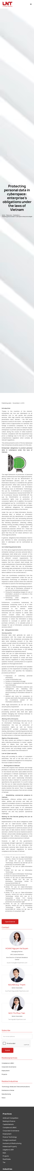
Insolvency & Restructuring (12, 1143)
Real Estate (7, 1159)
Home (3, 215)
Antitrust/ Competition (10, 1118)
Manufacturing (6, 1094)
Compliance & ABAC (8, 1063)
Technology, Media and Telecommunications (16, 1086)
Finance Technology (10, 1137)
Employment (6, 1070)
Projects (4, 1074)
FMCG (3, 1098)
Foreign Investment (9, 1140)
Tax (4, 1162)
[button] (31, 4)
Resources (9, 215)
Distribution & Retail (8, 1090)
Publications (16, 215)
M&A (4, 1153)
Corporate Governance (9, 1067)
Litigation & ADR (8, 1150)
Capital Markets (8, 1124)
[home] (7, 4)
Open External (10, 922)
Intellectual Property (10, 1146)
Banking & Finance (9, 1121)
